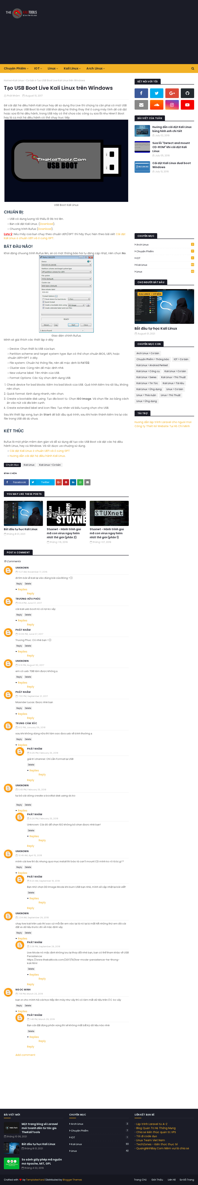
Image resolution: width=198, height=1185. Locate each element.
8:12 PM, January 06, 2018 (31, 727)
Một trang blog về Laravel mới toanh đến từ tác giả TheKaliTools (40, 1128)
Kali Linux (29, 464)
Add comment (25, 1055)
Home (7, 80)
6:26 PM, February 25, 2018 (44, 752)
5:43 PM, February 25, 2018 (32, 789)
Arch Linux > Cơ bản (148, 353)
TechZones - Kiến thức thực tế (157, 1144)
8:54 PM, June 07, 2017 (30, 602)
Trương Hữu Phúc (28, 598)
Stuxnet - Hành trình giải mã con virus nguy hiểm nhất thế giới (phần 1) (107, 533)
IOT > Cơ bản (181, 359)
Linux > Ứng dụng (147, 401)
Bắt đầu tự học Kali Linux (21, 529)
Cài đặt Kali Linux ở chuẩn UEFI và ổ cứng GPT (40, 451)
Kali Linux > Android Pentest (152, 365)
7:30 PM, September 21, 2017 (33, 696)
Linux (165, 271)
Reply (19, 583)
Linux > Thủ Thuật (170, 395)
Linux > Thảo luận (146, 395)
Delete (28, 583)
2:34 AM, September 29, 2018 (33, 917)
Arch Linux (164, 244)
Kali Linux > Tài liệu (173, 383)
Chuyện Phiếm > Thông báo (153, 359)
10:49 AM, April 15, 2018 (30, 855)
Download (46, 224)
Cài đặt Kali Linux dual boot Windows (171, 165)
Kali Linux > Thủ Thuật (173, 377)
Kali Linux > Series (146, 377)
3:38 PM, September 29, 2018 (45, 946)
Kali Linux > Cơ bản (24, 80)
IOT (164, 258)
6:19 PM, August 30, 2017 (31, 665)
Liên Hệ (172, 1179)
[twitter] (157, 93)
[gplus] (172, 93)
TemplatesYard (35, 1179)
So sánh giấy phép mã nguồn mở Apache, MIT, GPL (42, 1162)
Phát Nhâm (13, 95)
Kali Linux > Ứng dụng (149, 389)
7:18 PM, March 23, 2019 (30, 993)
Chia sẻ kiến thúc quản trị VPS (156, 1132)
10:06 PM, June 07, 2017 (30, 634)
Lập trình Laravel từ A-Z (151, 1124)
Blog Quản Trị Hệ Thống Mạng (156, 1128)
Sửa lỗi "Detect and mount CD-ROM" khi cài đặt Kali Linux (171, 147)
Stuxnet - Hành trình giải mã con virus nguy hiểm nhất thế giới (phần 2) (64, 533)
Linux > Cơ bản (174, 389)
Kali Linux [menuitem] (71, 68)
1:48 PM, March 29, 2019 (42, 1019)
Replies (22, 589)
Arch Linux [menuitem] (94, 68)
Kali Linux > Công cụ (148, 371)
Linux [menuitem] (52, 68)
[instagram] (172, 105)
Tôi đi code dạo (146, 1136)
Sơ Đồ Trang (187, 1179)
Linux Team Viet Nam (150, 1140)
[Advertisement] (129, 32)
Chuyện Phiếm (164, 251)
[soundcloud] (157, 105)
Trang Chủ (140, 1179)
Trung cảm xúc (26, 723)
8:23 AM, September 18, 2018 (45, 880)
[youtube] (187, 105)
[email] (141, 105)
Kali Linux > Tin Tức (147, 383)
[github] (187, 93)
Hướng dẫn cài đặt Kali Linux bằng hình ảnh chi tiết (172, 129)
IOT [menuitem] (37, 68)
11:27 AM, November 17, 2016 (32, 571)
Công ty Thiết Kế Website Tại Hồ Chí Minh (162, 426)
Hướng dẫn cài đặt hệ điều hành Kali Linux (37, 456)
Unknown (22, 567)
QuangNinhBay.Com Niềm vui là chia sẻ (162, 1148)
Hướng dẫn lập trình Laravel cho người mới (163, 422)
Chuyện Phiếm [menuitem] (15, 68)
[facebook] (141, 93)
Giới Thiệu (157, 1179)
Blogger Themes (72, 1179)
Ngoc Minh (23, 989)
